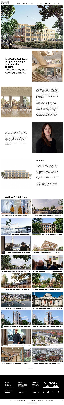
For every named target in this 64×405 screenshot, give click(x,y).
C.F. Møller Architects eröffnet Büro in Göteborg (18, 252)
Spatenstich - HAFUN (56, 345)
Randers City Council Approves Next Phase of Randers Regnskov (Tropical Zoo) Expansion (25, 271)
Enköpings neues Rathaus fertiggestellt (52, 234)
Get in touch (7, 392)
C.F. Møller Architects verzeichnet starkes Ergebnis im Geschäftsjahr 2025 (20, 289)
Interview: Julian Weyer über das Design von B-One (17, 326)
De (58, 3)
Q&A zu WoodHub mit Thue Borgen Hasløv (19, 345)
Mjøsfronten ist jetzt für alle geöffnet (21, 234)
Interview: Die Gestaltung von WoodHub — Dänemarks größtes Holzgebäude (21, 363)
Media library (21, 392)
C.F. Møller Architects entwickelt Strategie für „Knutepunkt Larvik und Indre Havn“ (22, 308)
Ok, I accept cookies (32, 402)
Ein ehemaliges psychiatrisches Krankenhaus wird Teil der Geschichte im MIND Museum (24, 215)
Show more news (31, 368)
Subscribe (35, 392)
